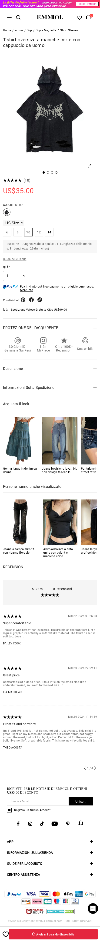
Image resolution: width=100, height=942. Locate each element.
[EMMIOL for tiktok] (42, 823)
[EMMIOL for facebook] (18, 823)
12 (39, 232)
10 (27, 180)
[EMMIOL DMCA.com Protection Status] (60, 914)
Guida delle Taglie (14, 259)
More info (26, 290)
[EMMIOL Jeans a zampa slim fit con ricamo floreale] (20, 522)
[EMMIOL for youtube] (55, 823)
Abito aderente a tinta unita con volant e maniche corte (58, 552)
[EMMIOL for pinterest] (68, 823)
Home (7, 30)
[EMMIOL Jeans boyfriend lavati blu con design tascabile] (59, 440)
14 (49, 232)
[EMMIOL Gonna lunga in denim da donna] (21, 440)
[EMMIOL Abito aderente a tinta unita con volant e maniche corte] (60, 522)
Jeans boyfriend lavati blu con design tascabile (59, 470)
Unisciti (80, 801)
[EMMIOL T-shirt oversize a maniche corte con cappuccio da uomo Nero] (7, 214)
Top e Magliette (46, 30)
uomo (19, 30)
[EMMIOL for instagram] (30, 823)
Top (29, 30)
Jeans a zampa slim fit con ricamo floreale (18, 550)
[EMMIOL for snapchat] (81, 822)
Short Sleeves (69, 30)
